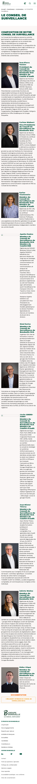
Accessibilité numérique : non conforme (12, 774)
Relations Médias (7, 747)
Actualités (4, 737)
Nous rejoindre (5, 771)
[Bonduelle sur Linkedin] (2, 754)
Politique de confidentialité (9, 765)
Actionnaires (19, 9)
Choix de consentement (8, 777)
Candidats (4, 741)
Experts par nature (7, 731)
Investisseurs (11, 9)
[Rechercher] (29, 3)
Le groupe (4, 724)
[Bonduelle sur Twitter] (11, 754)
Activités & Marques (7, 734)
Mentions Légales (6, 768)
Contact (3, 758)
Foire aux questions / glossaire (10, 761)
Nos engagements (7, 728)
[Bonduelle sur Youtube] (21, 754)
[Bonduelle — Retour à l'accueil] (6, 3)
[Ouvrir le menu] (34, 3)
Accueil (3, 9)
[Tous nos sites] (24, 3)
